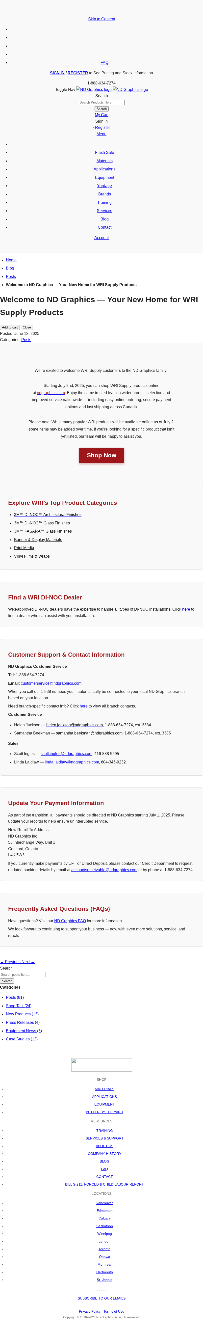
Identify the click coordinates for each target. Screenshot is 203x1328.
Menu (101, 134)
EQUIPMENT (104, 1104)
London (104, 1241)
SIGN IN (57, 73)
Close (27, 327)
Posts (11, 276)
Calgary (105, 1218)
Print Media (24, 548)
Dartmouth (104, 1272)
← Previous (11, 962)
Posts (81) (15, 997)
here (186, 609)
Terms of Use (113, 1311)
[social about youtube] (101, 1289)
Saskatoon (104, 1226)
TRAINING (104, 1131)
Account (101, 238)
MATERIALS (104, 1089)
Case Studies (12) (22, 1039)
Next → (28, 962)
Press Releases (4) (23, 1022)
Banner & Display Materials (38, 540)
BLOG (104, 1161)
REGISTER (78, 73)
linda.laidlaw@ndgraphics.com (72, 762)
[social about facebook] (97, 1289)
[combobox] (102, 102)
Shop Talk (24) (18, 1006)
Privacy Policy (90, 1311)
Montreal (104, 1264)
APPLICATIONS (104, 1097)
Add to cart (10, 327)
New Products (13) (22, 1014)
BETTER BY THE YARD (104, 1112)
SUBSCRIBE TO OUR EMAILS (102, 1298)
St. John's (104, 1280)
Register (102, 127)
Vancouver (104, 1203)
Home (11, 260)
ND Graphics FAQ (70, 921)
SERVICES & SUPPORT (105, 1138)
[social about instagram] (105, 1289)
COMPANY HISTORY (104, 1154)
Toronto (104, 1249)
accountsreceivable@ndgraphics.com (104, 870)
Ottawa (104, 1257)
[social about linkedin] (103, 1289)
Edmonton (105, 1211)
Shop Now (101, 455)
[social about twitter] (99, 1289)
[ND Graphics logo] (112, 89)
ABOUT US (104, 1146)
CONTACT (104, 1177)
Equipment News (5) (24, 1031)
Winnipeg (104, 1234)
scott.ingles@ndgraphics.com (66, 754)
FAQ (104, 62)
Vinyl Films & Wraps (32, 556)
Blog (10, 268)
